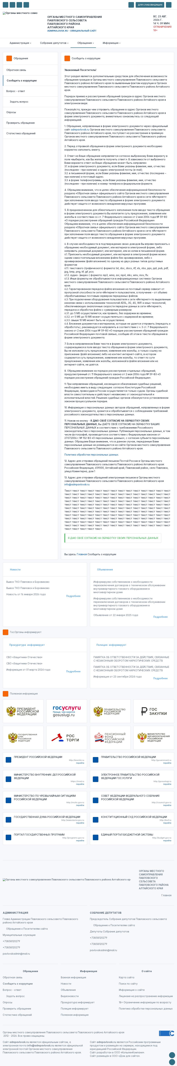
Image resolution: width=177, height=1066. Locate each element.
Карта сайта (126, 977)
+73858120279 (11, 941)
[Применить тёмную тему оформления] (26, 5)
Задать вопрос (19, 101)
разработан (104, 1052)
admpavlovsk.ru (80, 129)
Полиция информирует (111, 644)
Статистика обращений (20, 133)
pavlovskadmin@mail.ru (16, 953)
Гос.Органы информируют (25, 632)
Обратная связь (16, 69)
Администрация (15, 912)
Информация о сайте (132, 989)
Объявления (104, 569)
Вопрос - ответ (15, 91)
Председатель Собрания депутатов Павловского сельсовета (128, 919)
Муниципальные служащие (19, 934)
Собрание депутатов (106, 912)
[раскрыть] (131, 5)
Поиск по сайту (128, 983)
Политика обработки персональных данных (91, 454)
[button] (18, 43)
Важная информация (73, 977)
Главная (82, 554)
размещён (103, 1055)
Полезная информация (24, 693)
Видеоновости (70, 996)
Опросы (11, 112)
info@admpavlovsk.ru (77, 484)
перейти (80, 763)
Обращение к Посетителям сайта (27, 928)
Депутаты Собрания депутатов (109, 931)
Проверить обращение (20, 122)
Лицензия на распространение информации (146, 996)
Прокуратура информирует (27, 644)
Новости (15, 569)
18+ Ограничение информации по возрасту (145, 1002)
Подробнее (73, 596)
